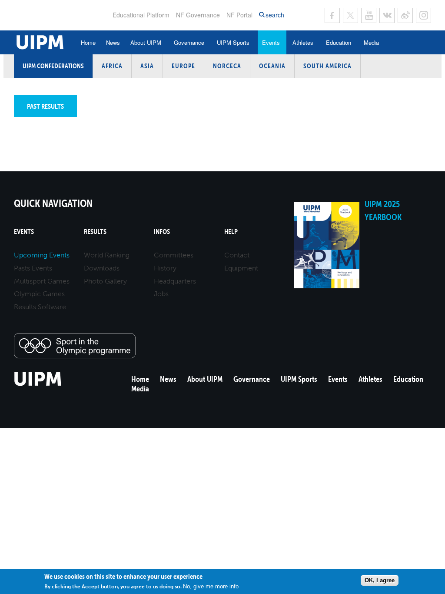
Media (371, 42)
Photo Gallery (105, 281)
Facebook (332, 15)
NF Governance (198, 14)
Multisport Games (42, 281)
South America (327, 66)
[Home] (38, 384)
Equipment (241, 268)
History (165, 268)
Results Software (40, 307)
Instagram (423, 15)
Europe (183, 66)
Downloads (102, 268)
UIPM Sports (233, 42)
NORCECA (227, 66)
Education (338, 42)
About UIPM (145, 42)
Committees (173, 255)
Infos (162, 231)
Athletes (302, 42)
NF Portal (239, 14)
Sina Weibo (405, 15)
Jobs (161, 294)
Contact (236, 255)
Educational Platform (141, 14)
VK (387, 15)
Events (271, 42)
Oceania (272, 66)
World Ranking (107, 255)
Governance (189, 42)
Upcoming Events (42, 255)
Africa (112, 66)
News (113, 42)
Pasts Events (33, 268)
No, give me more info (211, 586)
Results (95, 231)
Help (231, 231)
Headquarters (175, 281)
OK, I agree (380, 580)
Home (88, 42)
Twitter (350, 15)
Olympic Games (39, 294)
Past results (45, 106)
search (275, 15)
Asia (147, 66)
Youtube (368, 15)
